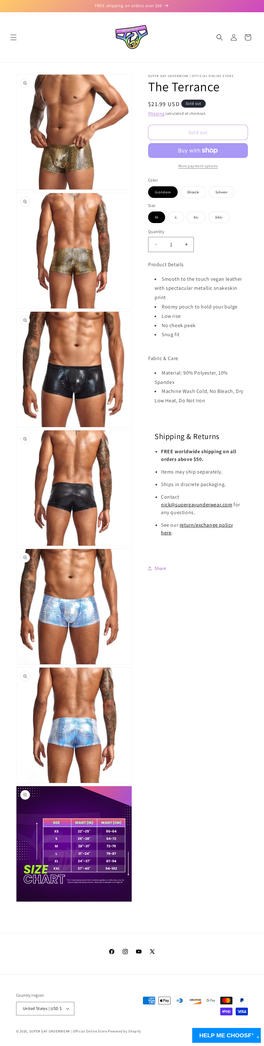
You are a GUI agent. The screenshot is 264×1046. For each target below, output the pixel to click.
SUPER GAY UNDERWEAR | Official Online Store (68, 1031)
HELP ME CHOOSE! (226, 1035)
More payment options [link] (198, 165)
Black (196, 193)
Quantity (156, 231)
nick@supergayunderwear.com (196, 504)
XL (199, 218)
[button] (13, 37)
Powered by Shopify (124, 1031)
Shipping (156, 113)
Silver (224, 193)
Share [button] (160, 568)
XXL (222, 218)
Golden (166, 193)
